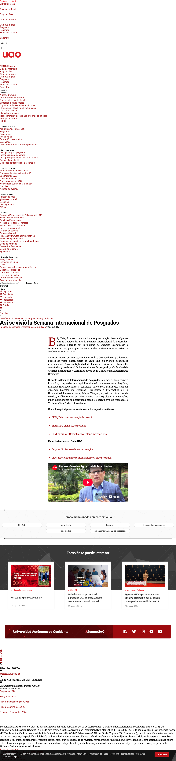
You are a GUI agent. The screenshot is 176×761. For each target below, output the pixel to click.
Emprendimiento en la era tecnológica (72, 449)
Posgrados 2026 (8, 696)
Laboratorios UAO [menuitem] (8, 176)
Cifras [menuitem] (3, 207)
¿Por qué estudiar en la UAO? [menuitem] (14, 170)
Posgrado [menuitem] (4, 30)
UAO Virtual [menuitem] (5, 142)
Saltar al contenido (9, 1)
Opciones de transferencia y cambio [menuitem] (17, 163)
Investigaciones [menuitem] (7, 194)
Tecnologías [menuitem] (6, 136)
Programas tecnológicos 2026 (14, 701)
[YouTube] (1, 659)
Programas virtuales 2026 (12, 707)
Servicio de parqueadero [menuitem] (11, 238)
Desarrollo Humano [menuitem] (9, 272)
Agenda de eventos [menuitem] (9, 189)
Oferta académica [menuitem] (8, 126)
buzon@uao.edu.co (10, 673)
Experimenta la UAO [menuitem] (8, 168)
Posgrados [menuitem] (5, 134)
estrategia (66, 525)
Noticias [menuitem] (4, 186)
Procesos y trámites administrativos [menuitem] (17, 236)
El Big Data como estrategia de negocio (72, 417)
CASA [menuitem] (3, 264)
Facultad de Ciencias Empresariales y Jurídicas (23, 327)
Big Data (22, 525)
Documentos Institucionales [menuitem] (13, 100)
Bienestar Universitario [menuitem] (9, 257)
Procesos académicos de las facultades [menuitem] (19, 241)
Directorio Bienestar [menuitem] (9, 275)
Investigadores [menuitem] (7, 204)
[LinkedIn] (1, 662)
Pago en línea (6, 14)
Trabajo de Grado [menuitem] (8, 118)
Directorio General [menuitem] (8, 110)
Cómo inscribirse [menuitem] (7, 150)
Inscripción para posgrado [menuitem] (12, 155)
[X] (1, 653)
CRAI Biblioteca (7, 4)
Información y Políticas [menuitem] (11, 277)
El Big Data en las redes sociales (69, 425)
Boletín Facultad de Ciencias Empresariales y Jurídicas (26, 318)
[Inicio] (1, 308)
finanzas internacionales (154, 525)
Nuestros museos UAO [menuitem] (11, 181)
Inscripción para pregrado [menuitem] (12, 152)
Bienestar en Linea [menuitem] (9, 262)
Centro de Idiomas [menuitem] (9, 249)
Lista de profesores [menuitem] (9, 113)
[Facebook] (1, 651)
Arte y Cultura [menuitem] (6, 259)
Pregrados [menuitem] (5, 131)
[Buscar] (1, 48)
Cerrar (36, 283)
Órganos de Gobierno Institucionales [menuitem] (17, 105)
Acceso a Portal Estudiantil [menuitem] (13, 225)
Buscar (29, 283)
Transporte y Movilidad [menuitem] (11, 280)
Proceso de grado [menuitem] (8, 233)
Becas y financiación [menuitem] (10, 160)
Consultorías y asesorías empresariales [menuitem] (19, 144)
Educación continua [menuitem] (9, 32)
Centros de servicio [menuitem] (9, 230)
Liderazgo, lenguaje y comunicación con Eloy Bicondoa (81, 457)
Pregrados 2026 (7, 691)
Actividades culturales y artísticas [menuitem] (16, 183)
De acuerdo (162, 754)
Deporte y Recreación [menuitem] (10, 270)
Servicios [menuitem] (4, 202)
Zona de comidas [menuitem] (8, 243)
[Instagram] (1, 656)
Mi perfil (4, 43)
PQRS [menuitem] (3, 121)
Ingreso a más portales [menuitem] (11, 228)
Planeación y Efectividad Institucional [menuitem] (18, 108)
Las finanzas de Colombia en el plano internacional (80, 434)
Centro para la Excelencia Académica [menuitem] (18, 267)
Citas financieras (8, 19)
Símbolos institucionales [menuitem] (12, 103)
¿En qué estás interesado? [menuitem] (12, 129)
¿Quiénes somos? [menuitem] (8, 199)
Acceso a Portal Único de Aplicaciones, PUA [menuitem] (21, 215)
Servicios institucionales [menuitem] (12, 217)
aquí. (16, 756)
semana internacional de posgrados (110, 531)
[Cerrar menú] (1, 64)
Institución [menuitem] (5, 92)
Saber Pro (4, 38)
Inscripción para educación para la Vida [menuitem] (19, 157)
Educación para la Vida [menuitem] (11, 139)
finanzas (110, 525)
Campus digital (7, 24)
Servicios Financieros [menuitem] (10, 220)
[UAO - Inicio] (11, 58)
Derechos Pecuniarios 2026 (13, 712)
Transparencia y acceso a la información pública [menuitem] (23, 116)
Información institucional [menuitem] (12, 97)
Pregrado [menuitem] (4, 27)
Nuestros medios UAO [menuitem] (10, 178)
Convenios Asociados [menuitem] (10, 246)
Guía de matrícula (8, 9)
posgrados (66, 531)
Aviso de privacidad (9, 749)
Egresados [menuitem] (5, 251)
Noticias (4, 313)
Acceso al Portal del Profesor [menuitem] (14, 223)
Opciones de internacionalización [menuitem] (16, 173)
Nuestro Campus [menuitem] (8, 95)
